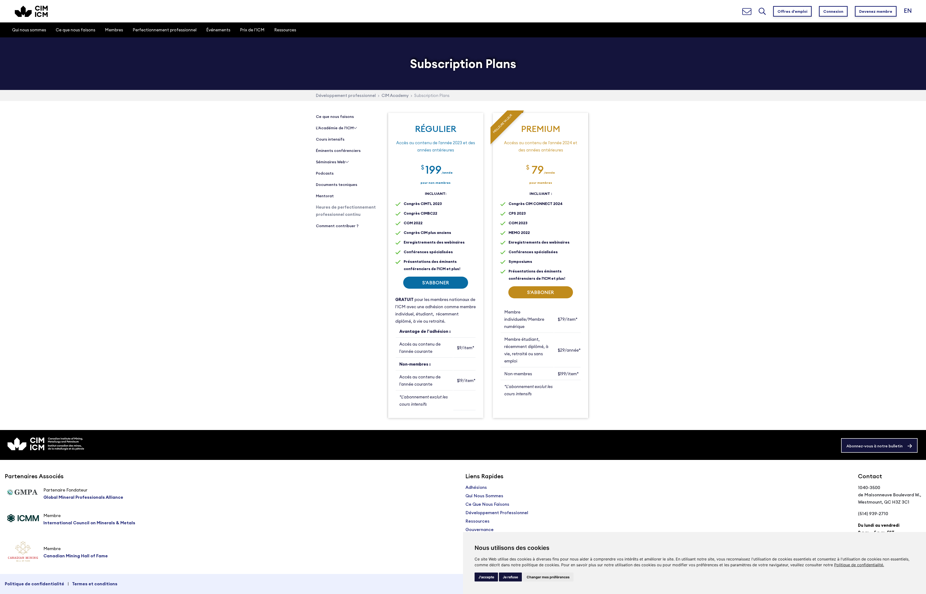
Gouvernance (479, 529)
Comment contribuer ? (337, 225)
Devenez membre (875, 11)
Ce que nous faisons (335, 116)
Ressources (477, 521)
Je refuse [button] (510, 577)
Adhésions (476, 487)
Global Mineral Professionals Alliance (83, 497)
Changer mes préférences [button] (548, 577)
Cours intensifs (330, 139)
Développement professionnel (346, 95)
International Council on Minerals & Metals (89, 523)
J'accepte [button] (486, 577)
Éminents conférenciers (338, 150)
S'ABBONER (435, 283)
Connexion (833, 11)
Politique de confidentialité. (859, 564)
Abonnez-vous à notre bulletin (874, 446)
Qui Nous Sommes (484, 495)
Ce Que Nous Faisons (487, 504)
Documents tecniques (336, 184)
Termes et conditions (94, 584)
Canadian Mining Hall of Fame (75, 556)
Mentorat (325, 195)
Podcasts (325, 173)
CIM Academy (395, 95)
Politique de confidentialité (34, 584)
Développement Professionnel (496, 512)
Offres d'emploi (792, 11)
